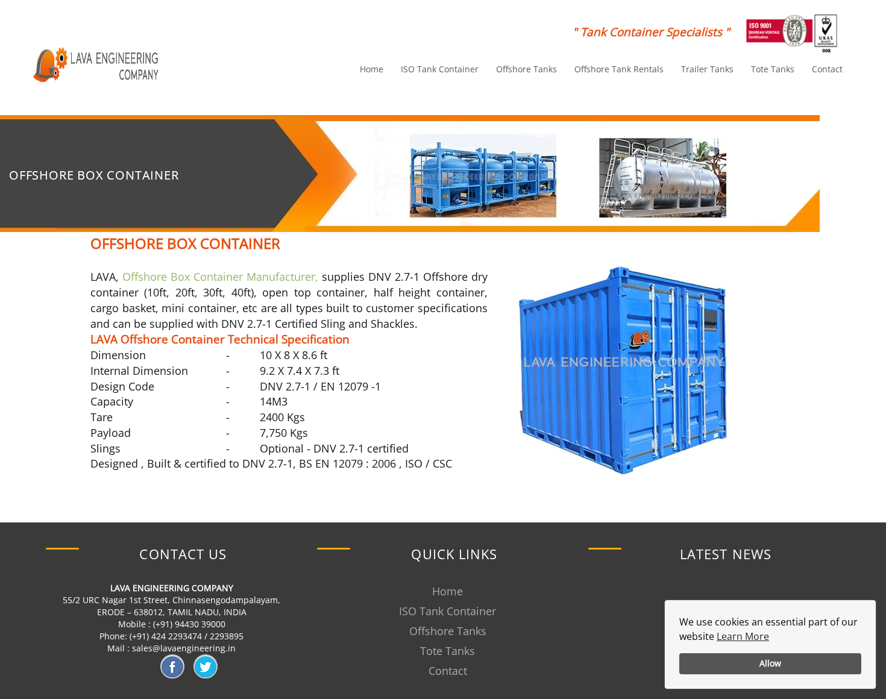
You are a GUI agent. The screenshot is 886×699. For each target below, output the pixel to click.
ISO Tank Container (440, 69)
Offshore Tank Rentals (619, 69)
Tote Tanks (772, 69)
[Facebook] (169, 664)
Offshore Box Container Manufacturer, (220, 276)
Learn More (743, 636)
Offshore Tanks (526, 69)
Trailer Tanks (707, 69)
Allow (770, 663)
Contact (827, 69)
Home (371, 69)
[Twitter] (202, 664)
